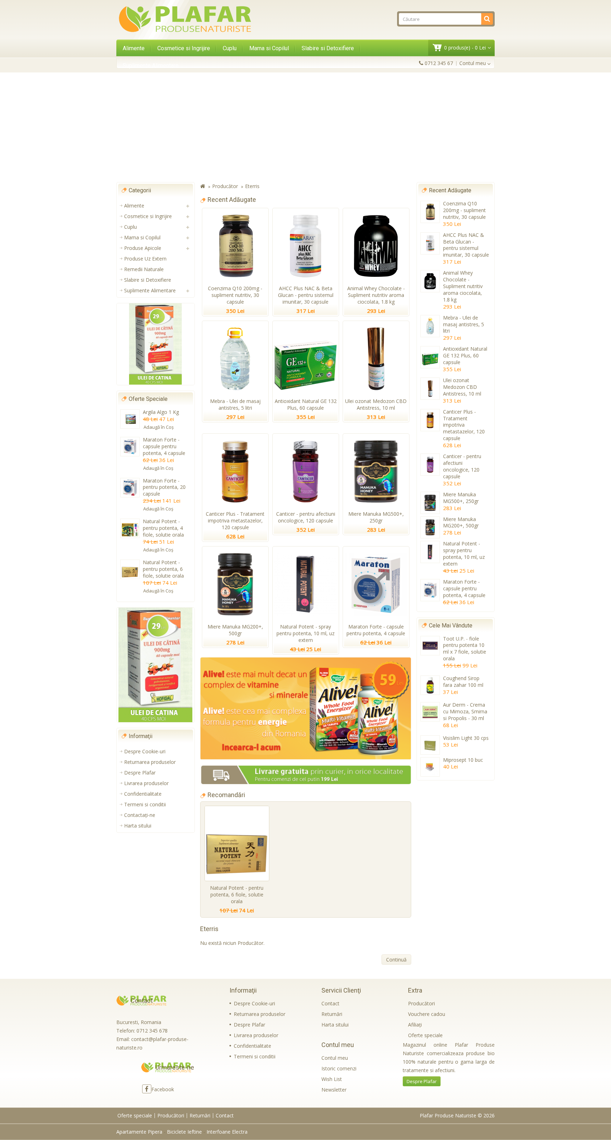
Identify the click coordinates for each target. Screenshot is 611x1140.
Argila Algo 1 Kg (161, 412)
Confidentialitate (143, 793)
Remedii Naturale (144, 269)
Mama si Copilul (269, 48)
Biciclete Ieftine (184, 1131)
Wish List (331, 1079)
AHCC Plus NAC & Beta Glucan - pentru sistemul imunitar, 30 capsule (305, 295)
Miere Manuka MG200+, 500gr (235, 630)
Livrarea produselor (146, 783)
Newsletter (334, 1089)
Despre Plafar (140, 772)
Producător (225, 186)
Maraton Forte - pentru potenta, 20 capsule (164, 487)
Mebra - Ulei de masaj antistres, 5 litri (235, 404)
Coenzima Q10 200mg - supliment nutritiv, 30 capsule (235, 295)
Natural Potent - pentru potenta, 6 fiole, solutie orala (163, 569)
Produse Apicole (142, 248)
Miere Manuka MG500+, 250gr (376, 517)
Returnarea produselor (150, 762)
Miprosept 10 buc (463, 759)
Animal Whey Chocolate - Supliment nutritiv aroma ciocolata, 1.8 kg (376, 295)
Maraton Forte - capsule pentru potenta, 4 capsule (164, 446)
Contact (330, 1003)
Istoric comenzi (338, 1068)
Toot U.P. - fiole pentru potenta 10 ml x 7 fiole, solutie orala (464, 648)
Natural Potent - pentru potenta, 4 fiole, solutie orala (163, 528)
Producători (421, 1003)
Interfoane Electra (227, 1131)
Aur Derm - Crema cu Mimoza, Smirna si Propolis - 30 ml (465, 711)
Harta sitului (137, 825)
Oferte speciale (425, 1035)
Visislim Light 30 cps (466, 738)
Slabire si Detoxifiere (328, 48)
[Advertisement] (305, 127)
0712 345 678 (152, 1030)
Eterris (252, 186)
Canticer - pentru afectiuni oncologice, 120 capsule (305, 517)
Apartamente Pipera (139, 1131)
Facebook (162, 1089)
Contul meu (334, 1057)
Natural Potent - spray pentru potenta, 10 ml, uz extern (305, 633)
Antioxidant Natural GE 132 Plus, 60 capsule (306, 404)
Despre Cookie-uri (144, 751)
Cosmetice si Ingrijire (183, 48)
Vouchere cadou (426, 1014)
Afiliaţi (415, 1024)
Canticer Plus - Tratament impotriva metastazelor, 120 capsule (235, 520)
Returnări (331, 1014)
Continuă (396, 959)
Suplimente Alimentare (151, 65)
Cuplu (230, 48)
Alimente (134, 48)
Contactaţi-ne (139, 815)
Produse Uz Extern (145, 258)
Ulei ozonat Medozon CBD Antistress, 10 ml (376, 404)
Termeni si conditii (145, 804)
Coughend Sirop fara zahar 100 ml (463, 681)
